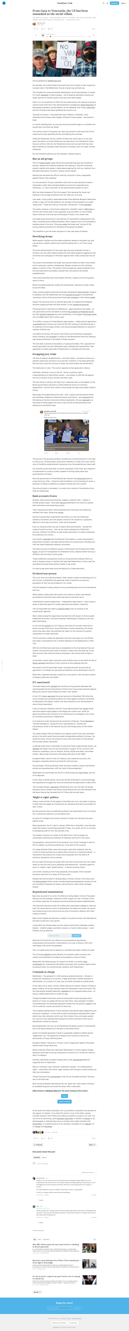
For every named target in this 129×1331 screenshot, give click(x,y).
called (88, 1004)
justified (54, 686)
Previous (39, 1145)
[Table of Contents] (2, 665)
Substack (55, 1327)
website (47, 954)
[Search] (103, 3)
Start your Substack (60, 1323)
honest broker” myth (47, 163)
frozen (35, 552)
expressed (37, 324)
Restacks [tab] (44, 1157)
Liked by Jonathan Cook (43, 1208)
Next (91, 1145)
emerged (46, 539)
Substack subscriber (65, 1119)
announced (81, 479)
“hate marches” (83, 292)
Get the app (73, 1323)
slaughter (44, 95)
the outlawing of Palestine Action (81, 312)
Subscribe (114, 3)
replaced (85, 400)
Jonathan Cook (41, 23)
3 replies (40, 1222)
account (40, 1121)
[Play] (43, 35)
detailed (36, 749)
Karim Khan (83, 773)
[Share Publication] (107, 3)
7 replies (40, 1200)
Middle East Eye (54, 81)
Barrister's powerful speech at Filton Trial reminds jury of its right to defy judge (56, 1261)
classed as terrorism (81, 305)
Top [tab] (35, 1239)
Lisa (37, 1206)
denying (63, 503)
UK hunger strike (89, 314)
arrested (74, 297)
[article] (64, 1250)
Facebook (48, 1127)
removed (85, 397)
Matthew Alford (52, 1091)
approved (51, 696)
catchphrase (55, 1077)
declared (87, 205)
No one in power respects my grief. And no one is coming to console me (56, 1277)
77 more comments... (39, 1230)
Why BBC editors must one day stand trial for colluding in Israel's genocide (56, 1245)
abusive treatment (47, 314)
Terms (69, 1318)
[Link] (30, 158)
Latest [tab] (39, 1239)
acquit (60, 513)
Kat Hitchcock (40, 1178)
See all (36, 1292)
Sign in (123, 3)
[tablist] (40, 1157)
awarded (64, 991)
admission (91, 108)
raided (92, 297)
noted (64, 224)
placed (47, 626)
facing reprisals (39, 663)
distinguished (41, 881)
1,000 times (88, 209)
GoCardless (37, 1124)
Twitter (37, 1127)
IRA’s (42, 317)
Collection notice (76, 1318)
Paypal (87, 1119)
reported (53, 787)
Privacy (64, 1318)
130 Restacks (54, 1132)
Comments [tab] (37, 1157)
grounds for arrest (73, 295)
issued (85, 709)
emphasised (77, 1060)
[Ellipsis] (95, 1178)
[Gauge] (93, 35)
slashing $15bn (64, 609)
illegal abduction (87, 105)
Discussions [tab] (46, 1239)
